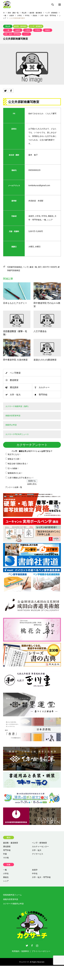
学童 (5, 854)
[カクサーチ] (7, 4)
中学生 (37, 30)
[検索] (52, 4)
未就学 (17, 30)
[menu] (59, 4)
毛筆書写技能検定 (14, 267)
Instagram (37, 945)
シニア (26, 34)
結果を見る (32, 484)
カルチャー (44, 387)
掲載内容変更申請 (10, 899)
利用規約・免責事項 (20, 951)
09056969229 (34, 170)
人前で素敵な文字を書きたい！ (21, 477)
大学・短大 (15, 394)
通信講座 (14, 387)
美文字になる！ (14, 454)
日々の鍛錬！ (13, 468)
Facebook (32, 945)
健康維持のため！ (15, 473)
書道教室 (14, 380)
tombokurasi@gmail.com (39, 185)
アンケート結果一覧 (13, 487)
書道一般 (33, 267)
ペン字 (26, 267)
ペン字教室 (15, 372)
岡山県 (7, 26)
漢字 (40, 267)
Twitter (27, 945)
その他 (6, 857)
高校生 (47, 30)
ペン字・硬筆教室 (36, 26)
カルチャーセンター (40, 846)
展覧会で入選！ (14, 459)
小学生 (27, 30)
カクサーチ (25, 962)
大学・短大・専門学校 (12, 34)
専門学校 (43, 394)
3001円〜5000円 (50, 267)
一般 (7, 30)
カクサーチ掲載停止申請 (13, 903)
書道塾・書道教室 (20, 26)
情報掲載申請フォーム (12, 894)
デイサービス (37, 854)
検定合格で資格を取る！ (18, 463)
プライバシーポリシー (41, 951)
